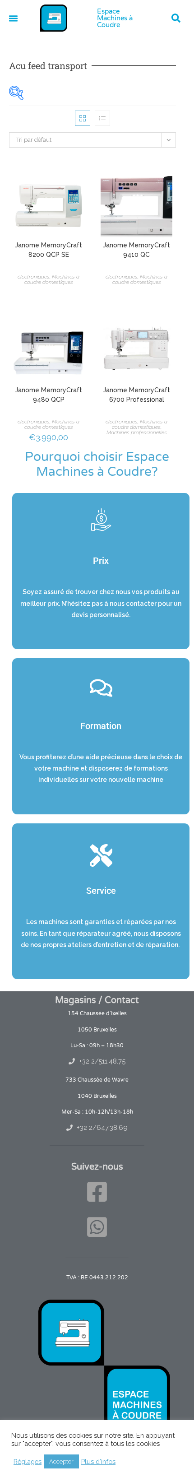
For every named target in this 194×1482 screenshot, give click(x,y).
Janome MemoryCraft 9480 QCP (48, 394)
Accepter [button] (61, 1461)
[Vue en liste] (102, 118)
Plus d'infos (98, 1461)
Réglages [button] (28, 1461)
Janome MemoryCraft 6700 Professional (136, 394)
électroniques (34, 277)
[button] (176, 18)
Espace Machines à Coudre (115, 18)
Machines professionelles (136, 432)
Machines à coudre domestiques (52, 279)
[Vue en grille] (82, 118)
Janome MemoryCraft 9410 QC (136, 250)
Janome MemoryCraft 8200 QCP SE (48, 250)
